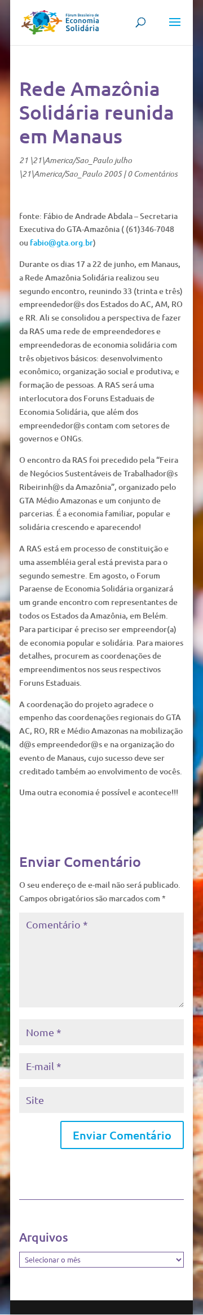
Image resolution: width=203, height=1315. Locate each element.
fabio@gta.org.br (61, 242)
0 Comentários (152, 173)
